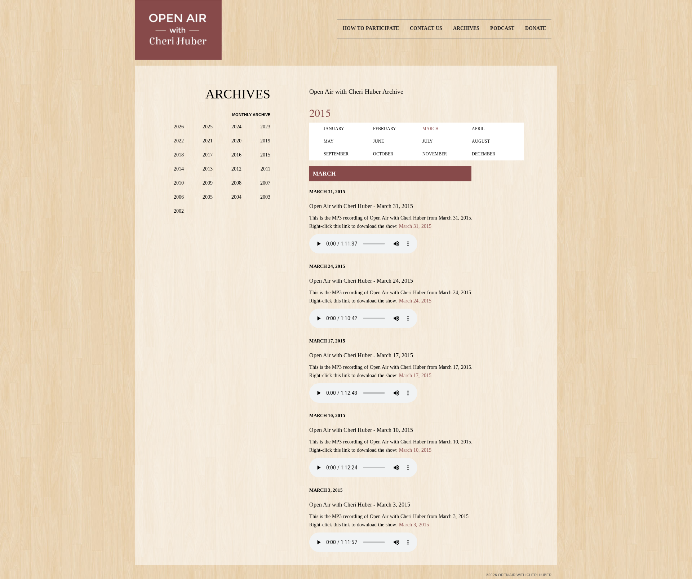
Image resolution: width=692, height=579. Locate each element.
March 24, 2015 (415, 301)
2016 (236, 155)
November (434, 153)
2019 (265, 140)
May (329, 141)
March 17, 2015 (415, 375)
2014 (179, 169)
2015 (265, 155)
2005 (208, 197)
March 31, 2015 (415, 226)
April (478, 128)
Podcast (502, 28)
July (427, 141)
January (334, 128)
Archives (466, 28)
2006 (179, 197)
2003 (265, 197)
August (481, 141)
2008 (236, 183)
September (336, 153)
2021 (208, 140)
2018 (179, 155)
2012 (236, 169)
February (384, 128)
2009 (208, 183)
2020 (236, 140)
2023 (265, 126)
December (483, 153)
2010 (179, 183)
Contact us (426, 28)
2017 (208, 155)
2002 (179, 211)
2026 (179, 126)
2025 (208, 126)
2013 (208, 169)
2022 (179, 140)
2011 (265, 169)
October (383, 153)
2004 (236, 197)
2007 (265, 183)
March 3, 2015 (414, 524)
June (378, 141)
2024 (236, 126)
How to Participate (371, 28)
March (430, 128)
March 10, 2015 (415, 450)
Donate (535, 28)
